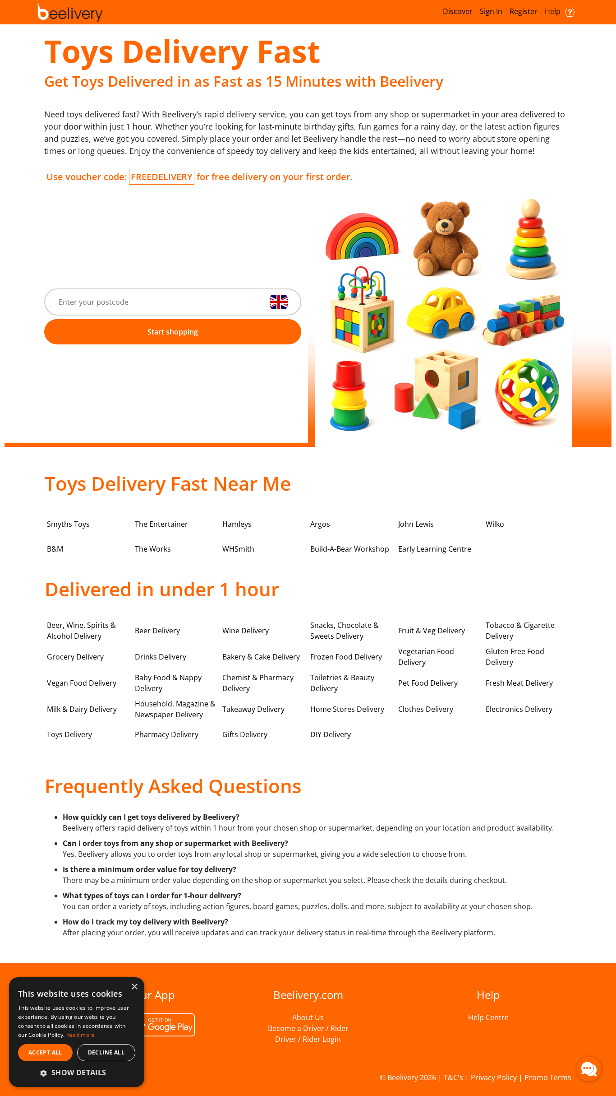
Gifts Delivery (244, 734)
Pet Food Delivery (428, 683)
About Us (308, 1017)
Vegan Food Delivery (81, 683)
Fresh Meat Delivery (519, 683)
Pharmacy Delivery (166, 734)
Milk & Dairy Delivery (82, 709)
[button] (76, 1072)
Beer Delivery (157, 631)
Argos (320, 524)
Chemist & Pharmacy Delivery (258, 683)
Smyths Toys (68, 524)
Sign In (491, 11)
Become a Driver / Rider (308, 1028)
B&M (55, 549)
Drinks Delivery (160, 657)
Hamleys (237, 524)
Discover (458, 11)
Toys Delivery (69, 734)
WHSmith (238, 549)
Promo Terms (547, 1077)
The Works (153, 549)
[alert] (76, 1032)
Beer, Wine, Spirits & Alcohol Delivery (81, 630)
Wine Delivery (245, 631)
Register (524, 11)
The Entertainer (161, 524)
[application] (589, 1069)
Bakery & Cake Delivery (261, 657)
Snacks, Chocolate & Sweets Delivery (344, 630)
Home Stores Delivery (347, 709)
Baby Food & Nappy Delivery (168, 683)
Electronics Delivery (519, 709)
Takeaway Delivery (253, 709)
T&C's (453, 1077)
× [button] (134, 987)
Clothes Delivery (425, 709)
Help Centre (488, 1017)
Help (553, 11)
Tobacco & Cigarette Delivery (520, 630)
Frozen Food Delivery (346, 657)
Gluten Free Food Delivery (515, 656)
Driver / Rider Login (308, 1039)
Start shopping (172, 332)
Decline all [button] (106, 1052)
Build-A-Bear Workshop (349, 549)
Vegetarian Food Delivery (426, 656)
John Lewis (416, 524)
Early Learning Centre (434, 549)
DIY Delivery (330, 734)
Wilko (495, 524)
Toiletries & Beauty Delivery (342, 683)
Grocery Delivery (75, 657)
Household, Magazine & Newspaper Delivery (175, 709)
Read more (80, 1035)
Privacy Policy (494, 1077)
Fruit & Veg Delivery (431, 631)
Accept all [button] (45, 1052)
